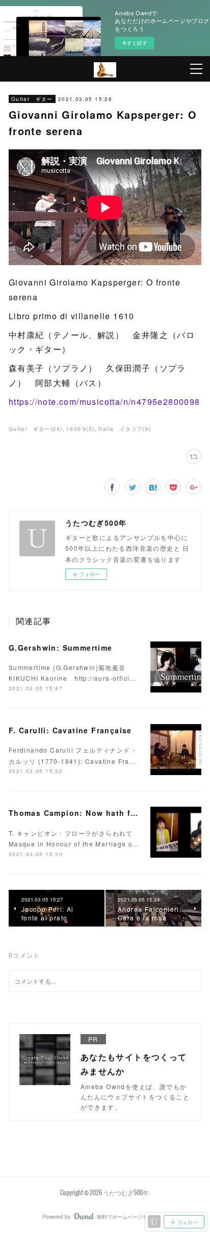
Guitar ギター (32, 98)
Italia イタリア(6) (124, 428)
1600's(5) (80, 428)
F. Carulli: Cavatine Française (70, 730)
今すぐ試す (134, 42)
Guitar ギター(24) (36, 428)
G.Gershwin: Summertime (61, 647)
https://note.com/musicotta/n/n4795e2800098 (104, 401)
